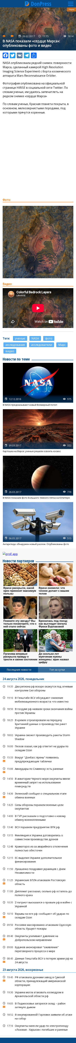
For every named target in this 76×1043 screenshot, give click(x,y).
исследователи (41, 345)
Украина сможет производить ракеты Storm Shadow (38, 736)
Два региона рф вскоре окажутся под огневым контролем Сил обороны (38, 688)
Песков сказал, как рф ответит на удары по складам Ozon (38, 748)
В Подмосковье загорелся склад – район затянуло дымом (38, 1005)
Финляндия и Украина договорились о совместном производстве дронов (38, 837)
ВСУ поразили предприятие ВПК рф (38, 827)
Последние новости (19, 669)
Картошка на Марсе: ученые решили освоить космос (38, 431)
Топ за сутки (57, 669)
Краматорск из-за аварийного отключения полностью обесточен (38, 848)
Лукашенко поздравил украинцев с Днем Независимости (38, 870)
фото (48, 338)
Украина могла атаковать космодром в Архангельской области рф (38, 994)
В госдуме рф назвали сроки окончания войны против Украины (38, 710)
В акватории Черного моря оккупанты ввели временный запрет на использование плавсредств (38, 782)
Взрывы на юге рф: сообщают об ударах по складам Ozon (38, 915)
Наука (71, 9)
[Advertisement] (38, 156)
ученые (20, 338)
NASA (35, 338)
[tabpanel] (38, 854)
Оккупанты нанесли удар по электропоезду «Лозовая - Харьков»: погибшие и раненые (38, 1027)
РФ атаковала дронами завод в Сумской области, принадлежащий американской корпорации (38, 981)
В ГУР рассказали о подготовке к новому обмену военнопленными (38, 817)
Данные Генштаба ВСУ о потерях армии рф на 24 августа (38, 960)
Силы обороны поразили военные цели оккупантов (38, 806)
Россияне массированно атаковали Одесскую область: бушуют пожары (38, 926)
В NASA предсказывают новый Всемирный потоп (38, 384)
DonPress (41, 4)
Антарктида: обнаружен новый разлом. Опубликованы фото (38, 523)
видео (9, 351)
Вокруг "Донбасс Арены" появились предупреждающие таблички (38, 759)
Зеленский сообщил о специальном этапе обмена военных (38, 795)
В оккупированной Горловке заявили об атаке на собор (38, 1016)
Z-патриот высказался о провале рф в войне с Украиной (38, 904)
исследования (15, 345)
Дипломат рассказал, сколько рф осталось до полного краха (38, 893)
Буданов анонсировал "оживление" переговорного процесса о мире (38, 949)
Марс (62, 345)
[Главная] (27, 3)
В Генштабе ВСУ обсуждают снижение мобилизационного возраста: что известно (38, 699)
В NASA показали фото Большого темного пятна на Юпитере (38, 477)
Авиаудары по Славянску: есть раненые (38, 769)
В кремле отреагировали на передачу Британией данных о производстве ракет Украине (38, 723)
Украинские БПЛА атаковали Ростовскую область (38, 881)
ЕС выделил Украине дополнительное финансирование (38, 859)
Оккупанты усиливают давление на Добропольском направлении (38, 937)
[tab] (19, 670)
